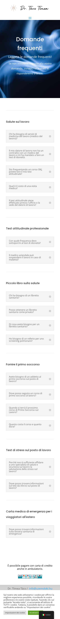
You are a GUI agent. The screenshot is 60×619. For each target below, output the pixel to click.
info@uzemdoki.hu (40, 588)
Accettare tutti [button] (35, 612)
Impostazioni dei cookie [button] (15, 612)
